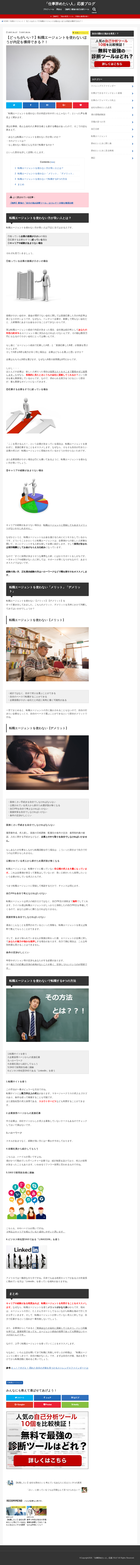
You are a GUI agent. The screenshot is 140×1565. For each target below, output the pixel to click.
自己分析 (95, 129)
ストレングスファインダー (103, 86)
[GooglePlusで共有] (64, 105)
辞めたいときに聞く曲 (101, 143)
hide (52, 162)
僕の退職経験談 (98, 114)
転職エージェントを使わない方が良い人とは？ (39, 168)
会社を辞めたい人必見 (101, 107)
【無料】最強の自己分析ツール (76, 9)
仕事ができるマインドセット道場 (106, 93)
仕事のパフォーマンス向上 (103, 100)
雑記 (93, 158)
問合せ (59, 9)
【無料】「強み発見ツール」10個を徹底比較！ (71, 16)
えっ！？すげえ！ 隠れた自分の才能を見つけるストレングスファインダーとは (49, 1368)
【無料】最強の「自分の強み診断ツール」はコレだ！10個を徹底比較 (41, 203)
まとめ (19, 184)
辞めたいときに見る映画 (102, 151)
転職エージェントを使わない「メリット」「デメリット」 (45, 173)
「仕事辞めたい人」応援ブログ (70, 3)
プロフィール (48, 9)
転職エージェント (15, 1383)
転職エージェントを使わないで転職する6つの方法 (41, 179)
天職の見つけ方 (98, 122)
